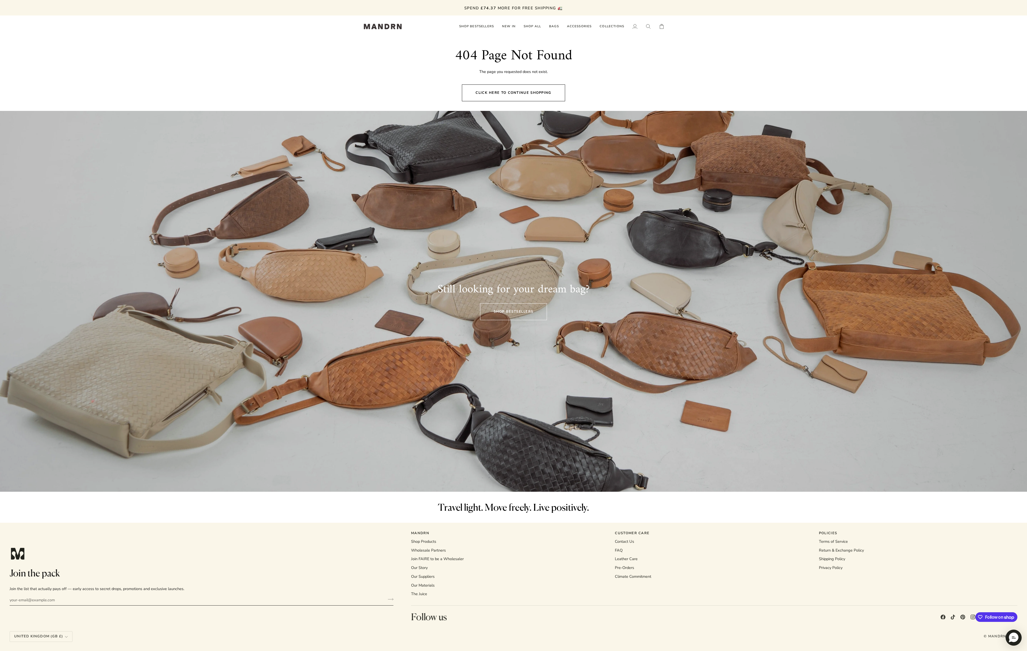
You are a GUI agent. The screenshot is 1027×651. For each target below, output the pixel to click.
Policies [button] (828, 533)
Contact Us (624, 541)
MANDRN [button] (420, 533)
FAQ (619, 550)
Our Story (419, 567)
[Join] (389, 599)
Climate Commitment (633, 576)
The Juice (419, 593)
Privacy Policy (830, 567)
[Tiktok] (953, 617)
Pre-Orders (624, 567)
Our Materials (423, 585)
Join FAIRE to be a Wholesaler (437, 558)
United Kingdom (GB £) (38, 636)
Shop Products (423, 541)
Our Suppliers (423, 576)
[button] (532, 26)
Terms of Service (833, 541)
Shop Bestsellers (514, 311)
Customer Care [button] (632, 533)
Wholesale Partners (428, 550)
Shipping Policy (832, 558)
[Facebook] (943, 617)
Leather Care (626, 558)
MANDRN (997, 636)
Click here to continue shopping (513, 92)
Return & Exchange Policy (841, 550)
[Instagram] (973, 617)
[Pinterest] (962, 617)
